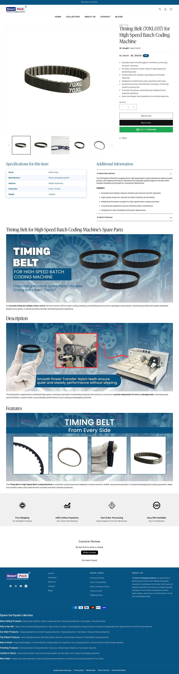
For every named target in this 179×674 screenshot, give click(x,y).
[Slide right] (112, 145)
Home (51, 573)
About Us (52, 582)
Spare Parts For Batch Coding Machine (65, 626)
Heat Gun (54, 648)
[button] (160, 9)
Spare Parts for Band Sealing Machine (31, 626)
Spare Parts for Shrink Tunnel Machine (136, 626)
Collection (52, 577)
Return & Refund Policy (99, 586)
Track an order (96, 591)
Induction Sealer (99, 621)
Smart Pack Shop (65, 670)
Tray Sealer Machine (87, 648)
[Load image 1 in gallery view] (21, 145)
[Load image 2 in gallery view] (41, 145)
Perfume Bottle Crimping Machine (47, 642)
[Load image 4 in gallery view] (99, 145)
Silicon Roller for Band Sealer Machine (107, 642)
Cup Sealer (85, 621)
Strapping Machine (28, 632)
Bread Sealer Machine (74, 637)
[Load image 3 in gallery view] (80, 145)
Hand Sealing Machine (30, 637)
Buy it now (146, 123)
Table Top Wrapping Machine (87, 653)
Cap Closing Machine (71, 621)
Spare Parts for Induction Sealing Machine (100, 626)
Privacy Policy (97, 578)
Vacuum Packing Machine (98, 632)
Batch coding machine (51, 621)
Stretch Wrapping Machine (48, 632)
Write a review (89, 552)
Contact (51, 586)
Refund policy (90, 670)
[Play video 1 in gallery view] (60, 145)
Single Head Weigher (22, 642)
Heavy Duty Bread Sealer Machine (51, 659)
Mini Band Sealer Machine (52, 637)
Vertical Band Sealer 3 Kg (28, 653)
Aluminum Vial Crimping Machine (76, 642)
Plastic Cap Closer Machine (23, 659)
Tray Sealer (81, 632)
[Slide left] (8, 145)
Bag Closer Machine (31, 621)
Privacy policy (79, 670)
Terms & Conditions (98, 582)
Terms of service (103, 670)
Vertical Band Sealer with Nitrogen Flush (57, 653)
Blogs (50, 590)
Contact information (118, 670)
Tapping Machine (68, 632)
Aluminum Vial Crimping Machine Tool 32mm (85, 659)
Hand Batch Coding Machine (97, 637)
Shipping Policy (96, 595)
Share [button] (124, 138)
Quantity (122, 102)
